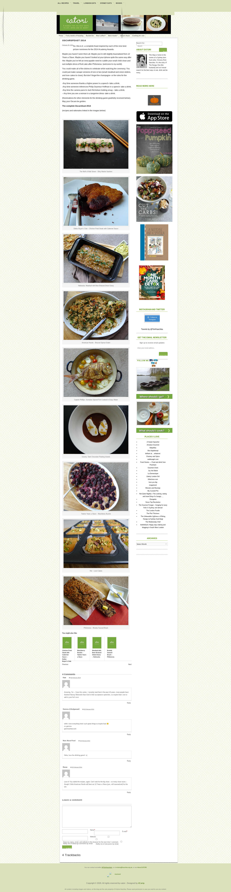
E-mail (124, 831)
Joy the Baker (153, 471)
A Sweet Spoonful (153, 442)
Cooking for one (138, 36)
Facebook (154, 360)
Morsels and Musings (152, 488)
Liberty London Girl (153, 476)
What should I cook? (151, 430)
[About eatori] (141, 61)
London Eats (90, 3)
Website (93, 837)
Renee (65, 767)
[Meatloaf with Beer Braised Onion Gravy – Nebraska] (97, 643)
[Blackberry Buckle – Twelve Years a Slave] (82, 643)
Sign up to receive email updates (152, 343)
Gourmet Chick (153, 468)
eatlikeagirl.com (153, 459)
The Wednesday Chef (152, 522)
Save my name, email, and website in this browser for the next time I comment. (91, 842)
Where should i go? (152, 396)
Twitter (154, 363)
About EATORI (142, 867)
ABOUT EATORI (143, 50)
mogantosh (153, 485)
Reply (129, 703)
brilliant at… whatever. (153, 453)
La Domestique (153, 473)
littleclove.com (153, 479)
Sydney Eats (106, 3)
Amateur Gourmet (153, 445)
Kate (64, 678)
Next (130, 664)
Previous (65, 664)
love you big (153, 482)
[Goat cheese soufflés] (153, 413)
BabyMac (153, 448)
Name (92, 830)
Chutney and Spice (153, 456)
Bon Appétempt (153, 451)
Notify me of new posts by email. (107, 844)
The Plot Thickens (153, 513)
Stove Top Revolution (152, 502)
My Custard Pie (153, 491)
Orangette (153, 499)
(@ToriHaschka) (107, 867)
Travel (76, 3)
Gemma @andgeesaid (71, 709)
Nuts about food (69, 741)
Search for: (140, 43)
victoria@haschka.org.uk (124, 867)
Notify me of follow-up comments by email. (78, 843)
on (75, 677)
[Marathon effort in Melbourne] (153, 379)
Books (119, 3)
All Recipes (63, 3)
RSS (154, 366)
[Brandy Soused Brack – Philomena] (112, 643)
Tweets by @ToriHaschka (152, 329)
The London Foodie (153, 510)
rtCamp (141, 883)
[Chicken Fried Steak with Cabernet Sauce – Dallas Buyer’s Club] (67, 643)
